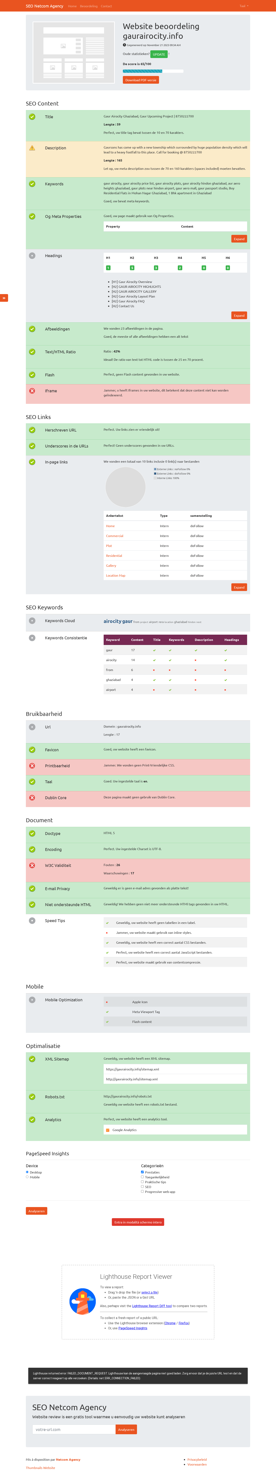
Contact (106, 6)
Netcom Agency (68, 1459)
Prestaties (152, 1172)
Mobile (35, 1177)
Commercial (114, 536)
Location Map (115, 575)
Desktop (36, 1172)
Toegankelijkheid (157, 1177)
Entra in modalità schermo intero (138, 1222)
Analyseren (36, 1211)
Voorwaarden (197, 1464)
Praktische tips (155, 1182)
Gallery (111, 565)
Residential (114, 555)
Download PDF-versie (140, 80)
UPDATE (159, 54)
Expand (239, 239)
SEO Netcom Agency (44, 5)
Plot (109, 545)
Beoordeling (89, 6)
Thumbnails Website (40, 1468)
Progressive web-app (160, 1191)
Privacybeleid (197, 1459)
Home (72, 6)
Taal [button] (243, 6)
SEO (148, 1187)
